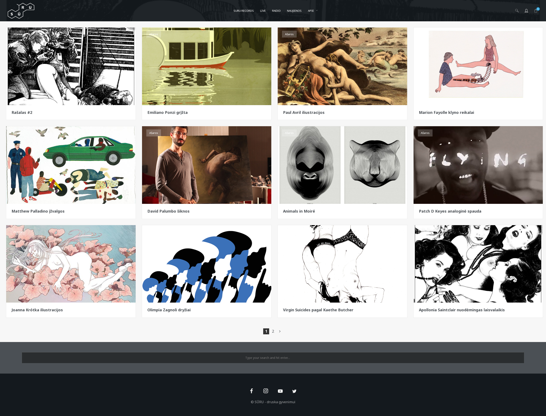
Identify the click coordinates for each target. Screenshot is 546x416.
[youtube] (280, 393)
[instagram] (266, 391)
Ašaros (17, 34)
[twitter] (294, 391)
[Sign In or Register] (526, 10)
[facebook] (251, 391)
